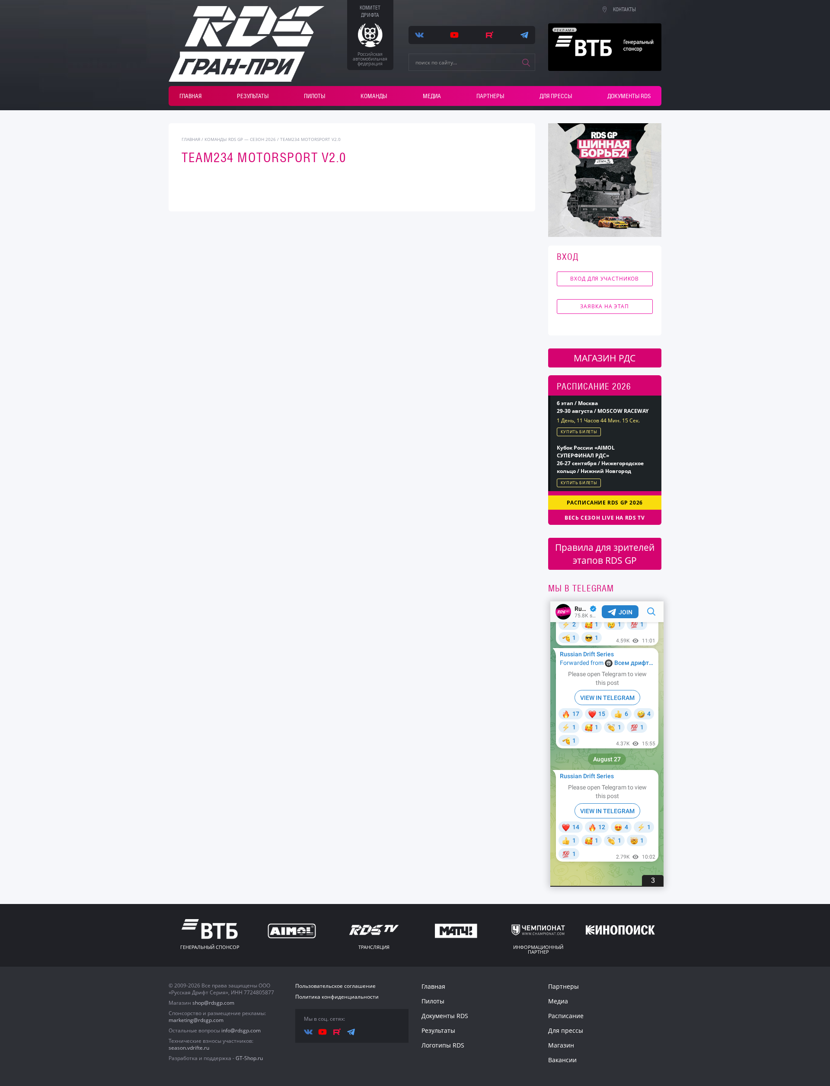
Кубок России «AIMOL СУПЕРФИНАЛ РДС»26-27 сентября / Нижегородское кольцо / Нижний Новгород (600, 459)
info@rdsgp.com (241, 1030)
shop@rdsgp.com (213, 1002)
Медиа (432, 96)
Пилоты (314, 96)
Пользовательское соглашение (335, 986)
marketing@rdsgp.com (196, 1020)
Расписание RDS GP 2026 (605, 502)
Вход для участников (604, 278)
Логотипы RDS (442, 1045)
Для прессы (556, 96)
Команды (374, 96)
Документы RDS (629, 96)
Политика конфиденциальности (337, 996)
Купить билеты (579, 431)
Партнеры (490, 96)
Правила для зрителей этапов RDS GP (604, 553)
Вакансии (562, 1060)
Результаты (252, 96)
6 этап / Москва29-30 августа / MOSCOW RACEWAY (602, 407)
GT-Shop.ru (249, 1058)
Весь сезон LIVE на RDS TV (605, 517)
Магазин (561, 1045)
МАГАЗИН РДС (604, 358)
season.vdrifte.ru (189, 1047)
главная (191, 139)
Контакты (624, 9)
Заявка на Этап (604, 306)
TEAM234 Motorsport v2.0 (310, 139)
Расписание (566, 1016)
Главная (190, 96)
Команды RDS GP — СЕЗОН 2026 (240, 139)
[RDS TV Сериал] (605, 180)
